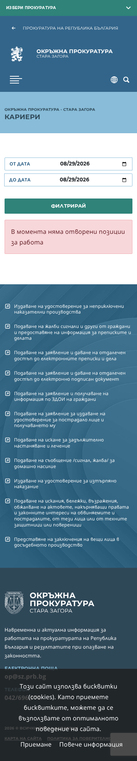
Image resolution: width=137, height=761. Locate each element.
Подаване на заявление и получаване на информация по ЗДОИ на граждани (61, 396)
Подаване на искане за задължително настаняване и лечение (59, 442)
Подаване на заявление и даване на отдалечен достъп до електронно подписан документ (70, 376)
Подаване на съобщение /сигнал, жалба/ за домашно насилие (64, 463)
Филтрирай (68, 206)
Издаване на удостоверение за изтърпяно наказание (65, 483)
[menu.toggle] (16, 80)
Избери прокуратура (31, 7)
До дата (19, 179)
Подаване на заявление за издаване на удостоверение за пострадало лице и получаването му (59, 419)
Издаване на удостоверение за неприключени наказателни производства (69, 309)
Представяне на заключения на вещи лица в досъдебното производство (66, 542)
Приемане (35, 744)
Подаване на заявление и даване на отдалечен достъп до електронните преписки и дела (70, 355)
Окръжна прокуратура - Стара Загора (50, 110)
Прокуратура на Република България (70, 28)
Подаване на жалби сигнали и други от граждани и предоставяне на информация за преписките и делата (72, 332)
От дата (20, 164)
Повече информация (91, 744)
